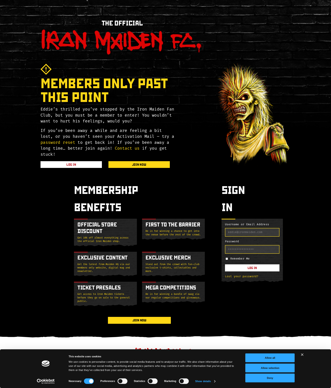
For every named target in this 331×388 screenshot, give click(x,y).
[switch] (122, 381)
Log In (252, 268)
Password (232, 241)
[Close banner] (302, 354)
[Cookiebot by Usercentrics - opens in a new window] (46, 381)
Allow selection (270, 367)
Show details (203, 381)
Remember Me (240, 258)
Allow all (270, 357)
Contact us (127, 149)
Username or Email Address (247, 224)
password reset (58, 143)
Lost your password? (242, 276)
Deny (270, 377)
